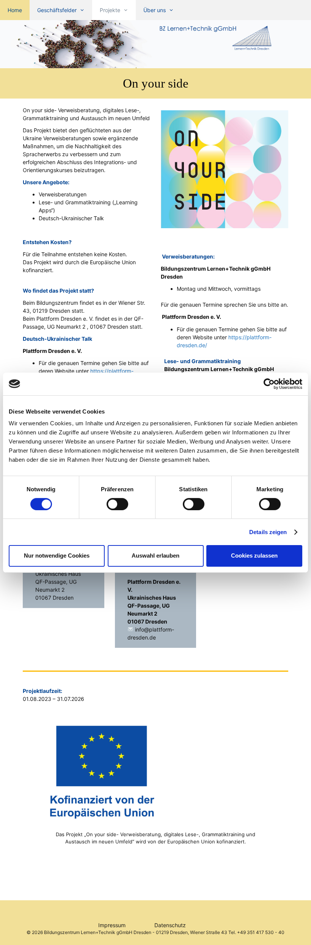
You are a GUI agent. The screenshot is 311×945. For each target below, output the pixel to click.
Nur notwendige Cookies (57, 555)
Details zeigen (268, 532)
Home (15, 10)
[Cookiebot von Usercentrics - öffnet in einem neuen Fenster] (269, 383)
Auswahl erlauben (155, 555)
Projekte (110, 10)
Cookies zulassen (254, 555)
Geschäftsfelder (57, 10)
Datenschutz (183, 925)
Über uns (154, 10)
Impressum (126, 925)
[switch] (117, 504)
